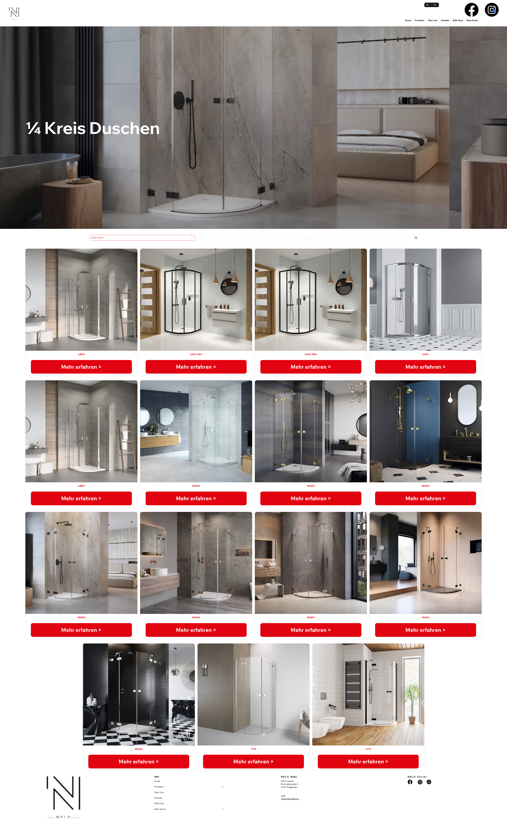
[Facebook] (471, 10)
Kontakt (158, 798)
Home (157, 781)
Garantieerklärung (290, 798)
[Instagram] (492, 10)
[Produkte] (222, 786)
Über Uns (159, 792)
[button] (420, 20)
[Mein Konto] (222, 809)
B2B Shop (159, 803)
